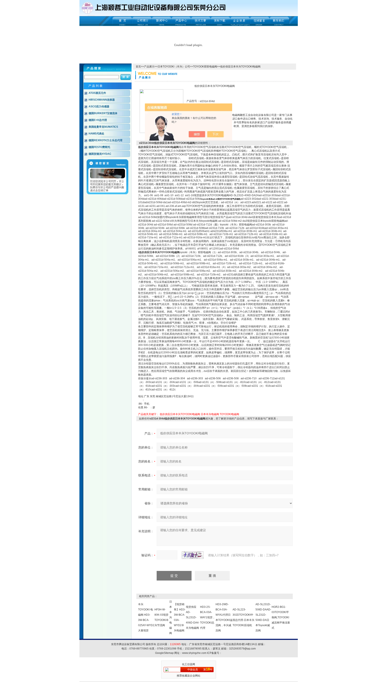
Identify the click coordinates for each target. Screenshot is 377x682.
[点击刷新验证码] (193, 555)
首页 (138, 66)
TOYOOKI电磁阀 (229, 414)
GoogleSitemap (164, 653)
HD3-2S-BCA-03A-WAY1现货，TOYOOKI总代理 (207, 617)
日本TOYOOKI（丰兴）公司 (174, 66)
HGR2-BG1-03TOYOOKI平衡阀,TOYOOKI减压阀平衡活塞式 (281, 617)
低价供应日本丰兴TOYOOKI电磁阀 (180, 414)
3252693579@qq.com (242, 648)
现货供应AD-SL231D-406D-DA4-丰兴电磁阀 (192, 617)
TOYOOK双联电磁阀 (205, 66)
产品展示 (149, 66)
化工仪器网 (188, 664)
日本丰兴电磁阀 (210, 414)
